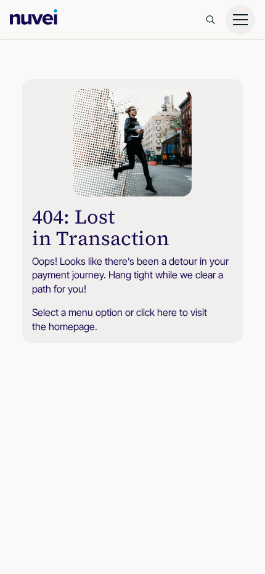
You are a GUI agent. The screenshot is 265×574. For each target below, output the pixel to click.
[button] (240, 19)
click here (156, 312)
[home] (32, 17)
